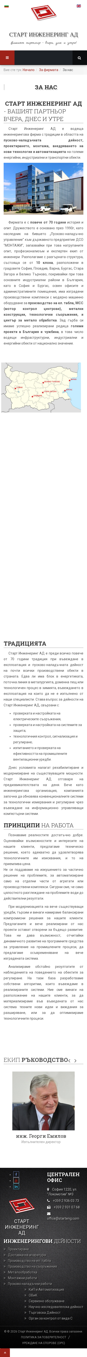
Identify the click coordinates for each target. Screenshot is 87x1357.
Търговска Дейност (45, 1313)
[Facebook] (16, 1174)
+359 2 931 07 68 (67, 1207)
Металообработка (22, 1272)
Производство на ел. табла (29, 1261)
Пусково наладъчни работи (30, 1284)
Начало (29, 70)
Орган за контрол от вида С (50, 1318)
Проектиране (18, 1249)
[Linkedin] (16, 1186)
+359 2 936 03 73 (66, 1201)
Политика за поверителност (43, 1337)
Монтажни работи (22, 1278)
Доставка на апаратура (27, 1255)
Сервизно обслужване (47, 1301)
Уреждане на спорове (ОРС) (43, 1343)
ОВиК (33, 1295)
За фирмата (48, 70)
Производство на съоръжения (32, 1266)
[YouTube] (16, 1180)
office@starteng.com (63, 1218)
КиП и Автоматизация (46, 1289)
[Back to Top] (5, 1352)
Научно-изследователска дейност (56, 1307)
